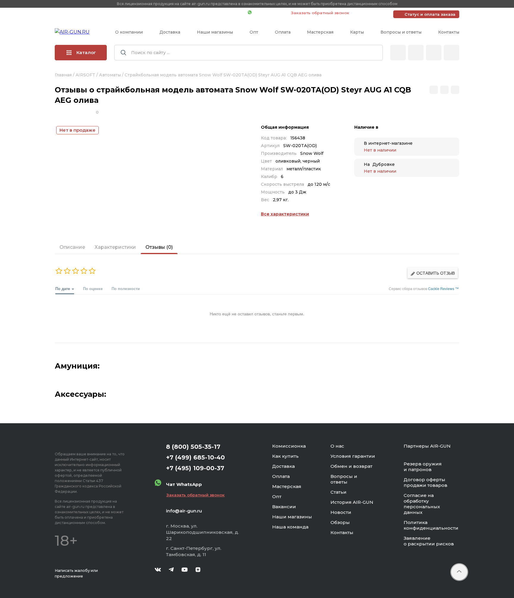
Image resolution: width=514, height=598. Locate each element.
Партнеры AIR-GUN (427, 446)
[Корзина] (451, 52)
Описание (72, 247)
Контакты (448, 32)
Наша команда (290, 527)
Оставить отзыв (435, 273)
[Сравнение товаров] (416, 52)
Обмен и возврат (351, 466)
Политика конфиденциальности (431, 525)
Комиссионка (289, 446)
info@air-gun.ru (184, 511)
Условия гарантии (352, 456)
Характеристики (115, 247)
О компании (129, 32)
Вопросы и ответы (400, 32)
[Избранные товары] (433, 52)
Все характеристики (285, 214)
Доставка (169, 32)
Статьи (338, 492)
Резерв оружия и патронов (423, 466)
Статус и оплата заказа (430, 14)
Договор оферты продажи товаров (425, 482)
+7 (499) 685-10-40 (157, 12)
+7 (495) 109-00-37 (217, 12)
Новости (340, 512)
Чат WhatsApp (268, 12)
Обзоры (340, 522)
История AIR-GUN (351, 502)
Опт (254, 32)
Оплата (283, 32)
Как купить (285, 456)
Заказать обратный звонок (320, 12)
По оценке (93, 288)
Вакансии (284, 506)
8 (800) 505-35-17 (193, 446)
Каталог (86, 52)
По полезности (126, 288)
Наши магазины (215, 32)
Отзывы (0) (159, 247)
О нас (337, 446)
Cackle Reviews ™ (443, 288)
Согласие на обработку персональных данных (422, 503)
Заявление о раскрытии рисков (429, 541)
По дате (63, 288)
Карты (357, 32)
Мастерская (320, 32)
